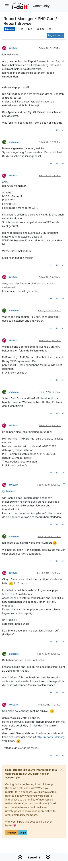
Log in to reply (55, 35)
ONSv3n (13, 48)
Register (11, 832)
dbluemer (14, 142)
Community (41, 6)
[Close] (61, 770)
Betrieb (10, 29)
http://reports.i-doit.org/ (51, 736)
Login (23, 832)
